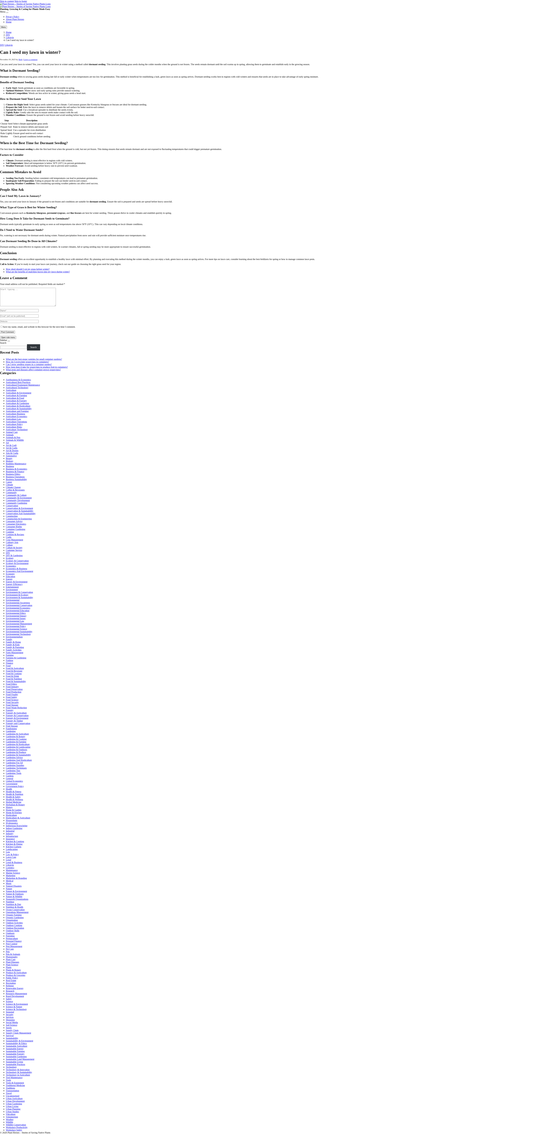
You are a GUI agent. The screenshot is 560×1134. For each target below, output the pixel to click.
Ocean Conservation (15, 909)
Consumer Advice (14, 521)
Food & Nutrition (14, 679)
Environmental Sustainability (19, 631)
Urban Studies (12, 1111)
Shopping (10, 1020)
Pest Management (14, 946)
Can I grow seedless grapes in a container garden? (29, 364)
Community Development (18, 500)
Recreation (11, 983)
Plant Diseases (12, 962)
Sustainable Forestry (15, 1054)
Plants (8, 967)
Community (11, 492)
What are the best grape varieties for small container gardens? (34, 359)
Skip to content (7, 1)
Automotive (11, 456)
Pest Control (11, 943)
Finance (9, 663)
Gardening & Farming (16, 742)
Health (9, 789)
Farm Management (14, 652)
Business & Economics (16, 469)
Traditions (10, 1088)
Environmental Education (17, 610)
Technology (11, 1067)
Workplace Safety (14, 1130)
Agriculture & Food (15, 398)
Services (10, 1017)
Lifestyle (10, 37)
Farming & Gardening (16, 658)
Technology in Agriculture (18, 1075)
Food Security (12, 702)
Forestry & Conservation (17, 715)
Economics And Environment (19, 571)
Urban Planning (13, 1109)
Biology (9, 461)
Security (9, 1014)
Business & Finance (15, 471)
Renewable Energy (14, 988)
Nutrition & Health (14, 907)
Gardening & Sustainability (18, 755)
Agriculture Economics (16, 416)
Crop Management (14, 540)
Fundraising (11, 728)
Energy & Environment (16, 581)
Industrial (10, 831)
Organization (12, 920)
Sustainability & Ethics (16, 1043)
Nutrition (10, 902)
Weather (9, 1119)
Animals (10, 435)
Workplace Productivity (17, 1127)
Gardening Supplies (15, 765)
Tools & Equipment (15, 1083)
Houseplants (11, 820)
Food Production (13, 692)
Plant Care (10, 959)
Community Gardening (16, 503)
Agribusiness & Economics (18, 379)
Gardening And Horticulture (19, 760)
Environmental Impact (16, 616)
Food (8, 665)
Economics (11, 566)
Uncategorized (12, 1096)
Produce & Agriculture (16, 972)
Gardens (10, 776)
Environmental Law (15, 621)
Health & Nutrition (14, 794)
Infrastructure (12, 836)
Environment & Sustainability (19, 597)
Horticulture (11, 815)
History (9, 807)
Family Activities (13, 650)
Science (9, 1001)
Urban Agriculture (14, 1098)
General (9, 778)
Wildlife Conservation (16, 1125)
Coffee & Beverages (15, 490)
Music (9, 883)
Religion (10, 985)
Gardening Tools (13, 773)
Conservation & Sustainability (19, 511)
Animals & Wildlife (15, 440)
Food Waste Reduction (16, 707)
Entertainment (12, 587)
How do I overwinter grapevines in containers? (27, 362)
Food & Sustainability (16, 681)
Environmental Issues (16, 618)
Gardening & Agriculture (17, 734)
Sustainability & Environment (19, 1041)
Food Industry (12, 686)
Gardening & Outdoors (16, 749)
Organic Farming (14, 915)
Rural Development (15, 996)
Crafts (8, 537)
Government (11, 783)
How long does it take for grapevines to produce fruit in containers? (37, 367)
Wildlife (9, 1122)
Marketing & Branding (16, 878)
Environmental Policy (16, 626)
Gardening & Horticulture (18, 744)
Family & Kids (13, 644)
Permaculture (12, 938)
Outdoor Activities (14, 923)
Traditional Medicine (15, 1085)
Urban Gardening (14, 1104)
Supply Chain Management (18, 1033)
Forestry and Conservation (18, 723)
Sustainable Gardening (16, 1056)
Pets (8, 951)
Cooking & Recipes (15, 534)
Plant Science (12, 964)
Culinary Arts (12, 542)
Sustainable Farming (15, 1051)
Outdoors (10, 933)
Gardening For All (14, 762)
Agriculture (11, 390)
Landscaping (12, 849)
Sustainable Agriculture (16, 1046)
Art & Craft (11, 445)
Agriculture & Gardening (17, 403)
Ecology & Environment (17, 563)
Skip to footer (20, 1)
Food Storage (12, 705)
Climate (9, 484)
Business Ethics (13, 474)
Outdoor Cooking (14, 925)
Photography (12, 957)
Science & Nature (14, 1006)
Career (9, 482)
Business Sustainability (16, 479)
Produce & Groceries (15, 975)
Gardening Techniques (16, 768)
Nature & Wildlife (14, 896)
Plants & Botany (13, 970)
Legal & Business (14, 862)
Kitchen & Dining (14, 844)
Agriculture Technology (17, 429)
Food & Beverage (14, 671)
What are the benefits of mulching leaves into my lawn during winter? (38, 271)
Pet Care (10, 949)
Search (3, 343)
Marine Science (13, 873)
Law (8, 852)
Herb (20, 59)
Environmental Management (19, 623)
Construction (12, 516)
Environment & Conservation (19, 592)
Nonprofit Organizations (17, 899)
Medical (9, 881)
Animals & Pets (13, 437)
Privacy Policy (12, 16)
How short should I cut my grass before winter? (28, 269)
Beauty (9, 458)
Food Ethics (11, 684)
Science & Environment (17, 1004)
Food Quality (12, 694)
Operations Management (17, 912)
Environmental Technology (18, 634)
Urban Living (12, 1106)
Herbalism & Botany (15, 804)
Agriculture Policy (14, 424)
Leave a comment (30, 59)
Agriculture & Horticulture (18, 406)
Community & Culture (16, 495)
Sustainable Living (14, 1062)
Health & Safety (13, 797)
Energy (9, 579)
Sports (9, 1027)
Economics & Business (16, 568)
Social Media (12, 1022)
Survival (10, 1035)
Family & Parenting (15, 647)
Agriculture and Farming (17, 411)
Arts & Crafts (12, 453)
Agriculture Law (13, 419)
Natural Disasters (14, 886)
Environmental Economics (18, 608)
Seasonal (10, 1012)
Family (9, 639)
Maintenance (12, 870)
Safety (9, 999)
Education (10, 576)
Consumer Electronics (16, 524)
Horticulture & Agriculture (18, 818)
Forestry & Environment (17, 718)
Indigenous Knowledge (16, 825)
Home (9, 22)
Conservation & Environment (19, 508)
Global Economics (14, 781)
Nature (9, 888)
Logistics (10, 867)
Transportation (12, 1090)
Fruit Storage (12, 726)
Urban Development (15, 1101)
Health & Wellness (14, 799)
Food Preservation (14, 689)
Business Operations (15, 477)
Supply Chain (12, 1030)
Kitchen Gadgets (13, 846)
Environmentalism (14, 637)
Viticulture (10, 1114)
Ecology (10, 558)
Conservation (12, 505)
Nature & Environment (16, 891)
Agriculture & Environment (18, 393)
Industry (9, 833)
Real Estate (11, 980)
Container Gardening (15, 529)
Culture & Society (14, 547)
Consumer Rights (14, 526)
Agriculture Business (15, 414)
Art (7, 442)
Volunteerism (12, 1117)
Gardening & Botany (15, 736)
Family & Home (13, 642)
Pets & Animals (13, 954)
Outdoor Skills (12, 930)
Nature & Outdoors (15, 894)
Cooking (10, 532)
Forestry (9, 710)
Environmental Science (16, 629)
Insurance (10, 839)
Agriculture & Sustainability (19, 408)
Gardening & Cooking (16, 739)
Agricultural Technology (17, 387)
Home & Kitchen (14, 812)
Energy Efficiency (14, 584)
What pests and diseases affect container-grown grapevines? (33, 369)
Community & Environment (19, 498)
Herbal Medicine (13, 802)
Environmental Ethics (16, 613)
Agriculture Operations (16, 421)
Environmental (12, 600)
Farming (10, 655)
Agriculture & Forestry (16, 400)
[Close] (7, 12)
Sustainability (12, 1038)
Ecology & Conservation (17, 560)
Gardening (11, 731)
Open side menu (8, 337)
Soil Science (11, 1025)
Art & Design (12, 450)
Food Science (12, 700)
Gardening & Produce (16, 752)
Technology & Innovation (18, 1069)
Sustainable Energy (15, 1048)
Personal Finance (14, 941)
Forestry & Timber (14, 721)
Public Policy (12, 978)
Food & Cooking (14, 673)
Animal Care (12, 432)
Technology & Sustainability (19, 1072)
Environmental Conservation (19, 605)
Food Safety (11, 697)
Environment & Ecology (17, 595)
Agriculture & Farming (16, 395)
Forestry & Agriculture (16, 713)
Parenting (10, 936)
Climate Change (13, 487)
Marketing (10, 875)
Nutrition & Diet (13, 904)
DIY (8, 35)
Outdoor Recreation (15, 928)
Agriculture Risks (14, 427)
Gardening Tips (13, 770)
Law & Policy (12, 854)
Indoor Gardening (14, 828)
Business (10, 466)
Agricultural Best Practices (18, 382)
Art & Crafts (11, 448)
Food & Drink (12, 676)
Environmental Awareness (18, 602)
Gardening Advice (14, 757)
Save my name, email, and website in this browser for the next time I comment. (39, 327)
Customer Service (14, 550)
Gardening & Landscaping (18, 747)
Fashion (9, 660)
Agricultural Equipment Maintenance (23, 385)
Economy (10, 574)
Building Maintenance (16, 463)
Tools (8, 1080)
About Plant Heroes (15, 19)
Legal (8, 860)
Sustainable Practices (15, 1064)
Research (10, 991)
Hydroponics (12, 823)
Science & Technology (16, 1009)
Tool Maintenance (14, 1077)
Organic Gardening (15, 917)
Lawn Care (11, 857)
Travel (9, 1093)
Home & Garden (13, 810)
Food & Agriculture (15, 668)
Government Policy (15, 786)
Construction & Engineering (19, 519)
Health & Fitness (13, 791)
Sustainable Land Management (20, 1059)
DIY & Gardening (14, 555)
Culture (9, 545)
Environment (12, 589)
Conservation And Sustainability (21, 513)
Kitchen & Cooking (15, 841)
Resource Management (16, 993)
